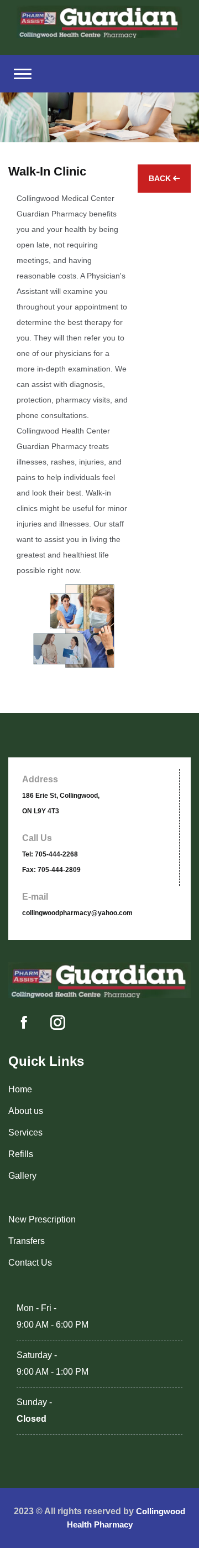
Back (161, 178)
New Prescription (42, 1219)
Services (25, 1132)
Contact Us (30, 1262)
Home (20, 1089)
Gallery (22, 1175)
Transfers (26, 1241)
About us (25, 1111)
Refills (20, 1154)
